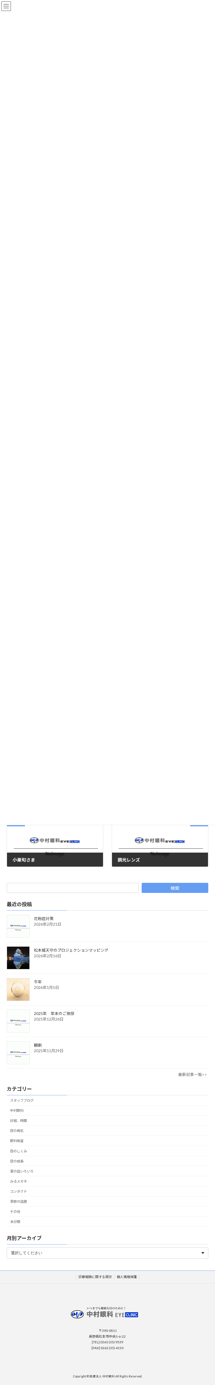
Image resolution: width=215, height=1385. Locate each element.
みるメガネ (18, 1181)
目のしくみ (18, 1151)
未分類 (15, 1222)
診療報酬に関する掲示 (95, 1277)
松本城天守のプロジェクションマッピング (71, 950)
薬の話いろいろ (22, 1171)
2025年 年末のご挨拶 (54, 1013)
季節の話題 (18, 1202)
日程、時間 (18, 1121)
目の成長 (17, 1161)
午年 (38, 982)
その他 (15, 1212)
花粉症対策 (43, 918)
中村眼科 (17, 1110)
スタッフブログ (22, 1100)
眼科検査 (17, 1141)
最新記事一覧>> (192, 1074)
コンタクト (18, 1191)
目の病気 (17, 1131)
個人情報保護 (127, 1277)
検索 (174, 888)
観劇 (38, 1045)
